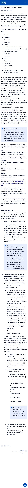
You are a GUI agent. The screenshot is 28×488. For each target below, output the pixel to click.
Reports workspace (19, 156)
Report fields (23, 158)
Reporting (20, 7)
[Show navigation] (25, 485)
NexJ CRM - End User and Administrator (8, 7)
